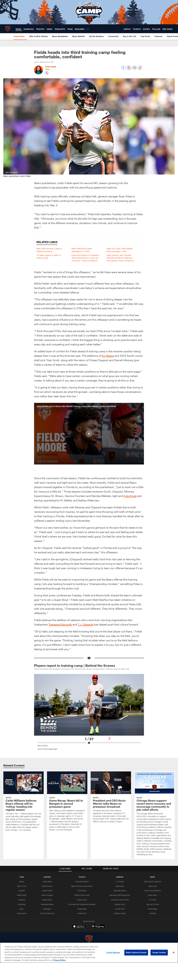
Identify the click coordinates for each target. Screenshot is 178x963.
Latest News (47, 881)
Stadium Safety (120, 913)
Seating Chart (120, 904)
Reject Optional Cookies (136, 952)
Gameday (120, 877)
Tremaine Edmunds (60, 624)
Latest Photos (47, 886)
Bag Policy (120, 886)
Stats (22, 909)
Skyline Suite (82, 900)
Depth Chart (21, 886)
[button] (89, 433)
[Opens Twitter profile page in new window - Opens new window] (47, 73)
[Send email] (134, 69)
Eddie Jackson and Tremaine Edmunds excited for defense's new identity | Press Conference (120, 258)
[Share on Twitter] (129, 69)
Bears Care (153, 886)
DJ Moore (108, 355)
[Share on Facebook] (123, 69)
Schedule (21, 900)
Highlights (47, 909)
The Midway (81, 891)
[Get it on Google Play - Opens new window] (98, 927)
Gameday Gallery (47, 904)
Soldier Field (119, 909)
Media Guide (21, 895)
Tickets (82, 877)
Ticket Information (82, 881)
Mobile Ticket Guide (82, 895)
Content (47, 877)
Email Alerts (152, 895)
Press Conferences (47, 913)
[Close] (173, 953)
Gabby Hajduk (50, 67)
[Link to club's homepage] (7, 28)
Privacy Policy (59, 960)
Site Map (152, 913)
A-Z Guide (120, 881)
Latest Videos (47, 891)
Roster (21, 881)
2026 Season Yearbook (152, 881)
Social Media (152, 909)
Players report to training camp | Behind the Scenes (74, 665)
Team (21, 877)
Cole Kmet (130, 496)
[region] (89, 953)
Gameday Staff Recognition (119, 895)
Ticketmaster (82, 909)
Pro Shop (152, 900)
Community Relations (152, 891)
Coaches (21, 891)
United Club (81, 913)
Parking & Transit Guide (120, 900)
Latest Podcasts (47, 895)
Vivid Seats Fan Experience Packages (82, 904)
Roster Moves (47, 900)
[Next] (109, 738)
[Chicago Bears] (89, 939)
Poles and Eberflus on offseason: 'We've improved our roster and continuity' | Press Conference (85, 258)
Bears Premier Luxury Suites (81, 886)
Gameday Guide (120, 891)
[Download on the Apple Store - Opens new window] (79, 926)
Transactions (21, 913)
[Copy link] (140, 68)
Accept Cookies (159, 952)
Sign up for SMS (152, 904)
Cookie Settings (113, 952)
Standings (21, 904)
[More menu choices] (88, 29)
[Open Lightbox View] (89, 713)
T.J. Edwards (85, 624)
